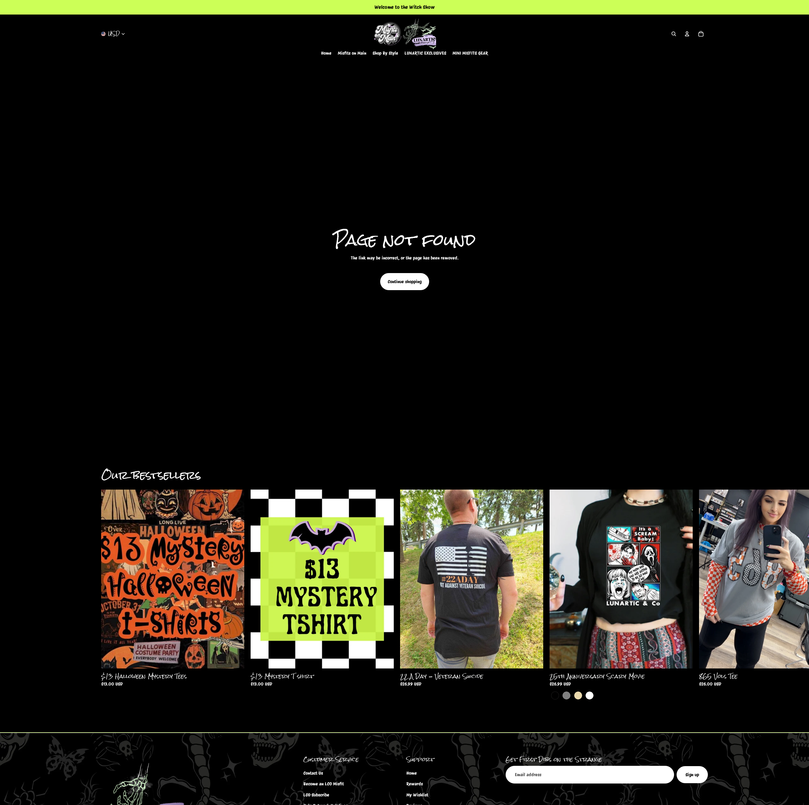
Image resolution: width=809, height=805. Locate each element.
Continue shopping (405, 281)
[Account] (687, 34)
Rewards (414, 784)
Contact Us (313, 773)
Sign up (692, 774)
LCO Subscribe (316, 794)
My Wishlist (417, 794)
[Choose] (234, 659)
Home (411, 773)
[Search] (674, 34)
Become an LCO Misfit (323, 784)
